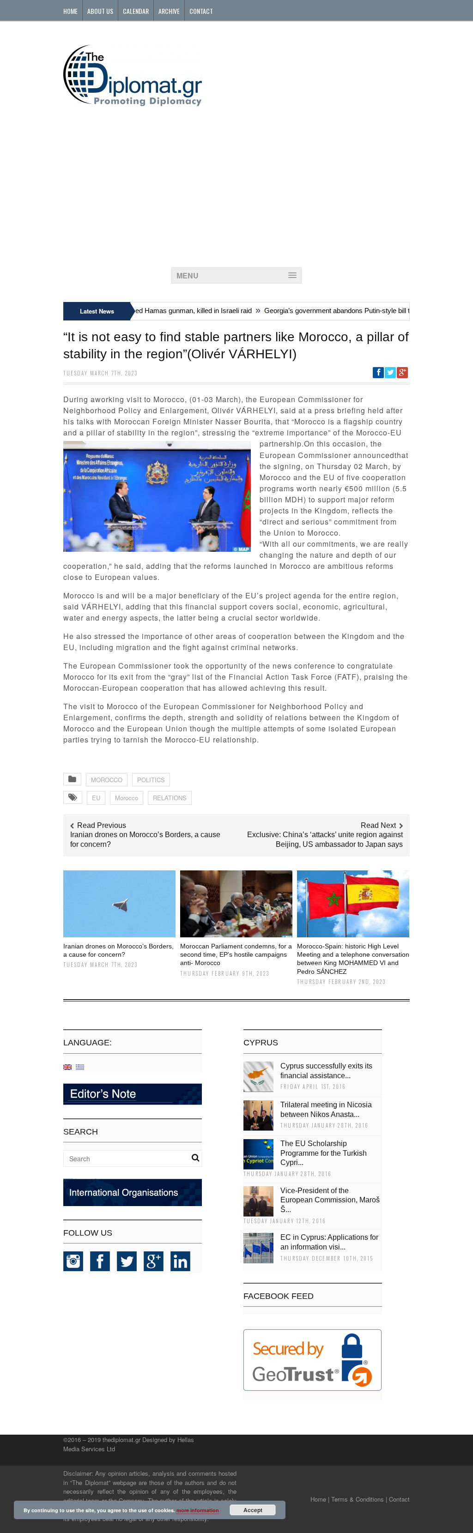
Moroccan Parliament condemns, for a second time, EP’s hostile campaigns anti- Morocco (236, 954)
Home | (319, 1499)
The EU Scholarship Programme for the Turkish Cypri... (323, 1153)
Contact (201, 11)
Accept (252, 1510)
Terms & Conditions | (359, 1499)
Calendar (136, 11)
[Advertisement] (236, 184)
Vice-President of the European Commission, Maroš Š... (330, 1200)
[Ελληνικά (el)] (80, 1066)
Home (70, 11)
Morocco (126, 797)
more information (197, 1510)
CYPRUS (260, 1042)
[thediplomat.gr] (132, 102)
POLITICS (151, 779)
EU (96, 797)
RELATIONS (170, 797)
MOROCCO (106, 779)
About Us (100, 11)
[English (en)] (67, 1066)
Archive (169, 11)
